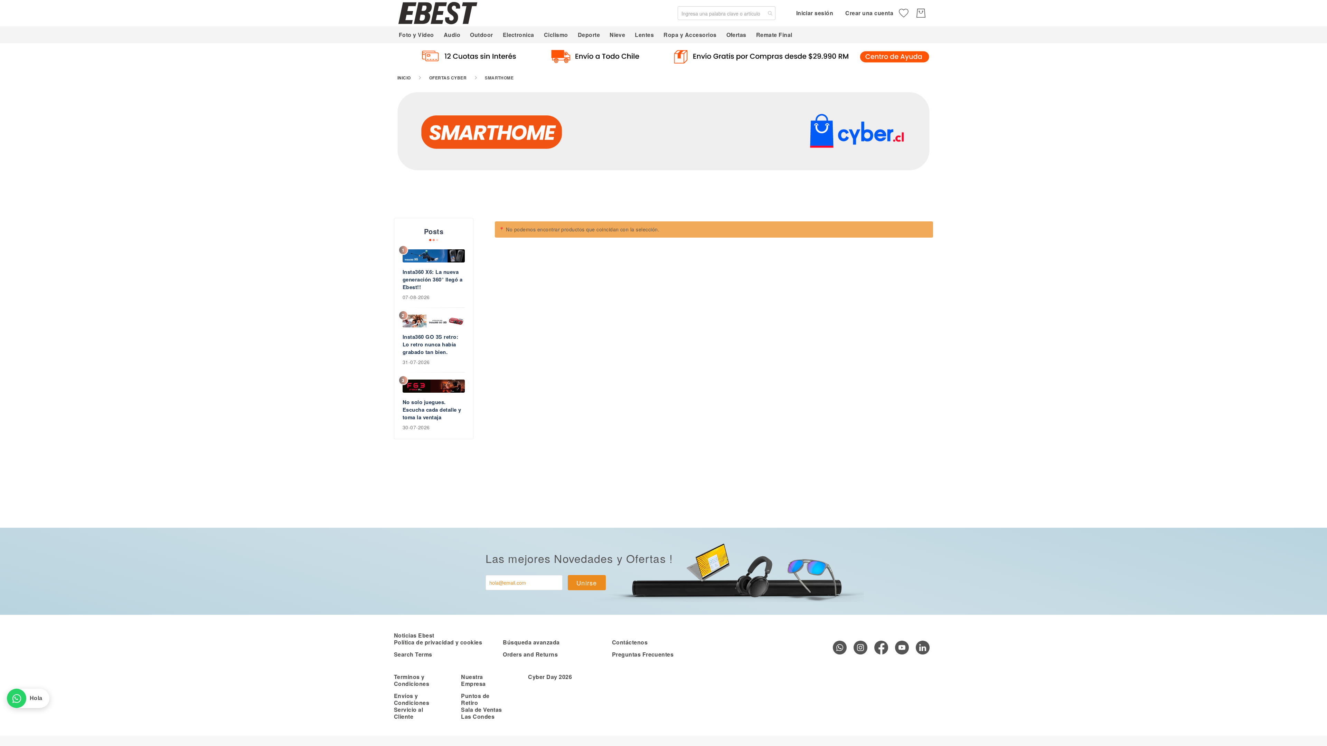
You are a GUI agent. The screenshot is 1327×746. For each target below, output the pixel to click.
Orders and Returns (530, 654)
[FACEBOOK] (881, 647)
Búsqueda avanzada (531, 642)
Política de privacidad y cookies (438, 642)
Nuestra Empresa (473, 680)
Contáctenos (630, 642)
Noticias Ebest (414, 635)
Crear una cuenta (869, 13)
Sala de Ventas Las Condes (481, 713)
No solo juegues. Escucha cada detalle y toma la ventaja (432, 409)
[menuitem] (416, 34)
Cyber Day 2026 (550, 677)
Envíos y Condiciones (411, 699)
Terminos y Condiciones (411, 680)
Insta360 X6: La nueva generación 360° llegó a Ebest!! (432, 279)
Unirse (586, 582)
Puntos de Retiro (475, 699)
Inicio (404, 78)
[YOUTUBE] (902, 647)
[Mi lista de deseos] (904, 13)
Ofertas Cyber (448, 78)
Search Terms (413, 654)
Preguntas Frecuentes (643, 654)
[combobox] (726, 13)
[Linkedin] (923, 647)
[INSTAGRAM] (860, 647)
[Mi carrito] (921, 13)
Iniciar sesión (815, 13)
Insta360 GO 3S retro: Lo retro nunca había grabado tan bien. (430, 344)
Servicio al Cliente (408, 713)
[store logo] (437, 13)
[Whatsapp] (840, 647)
